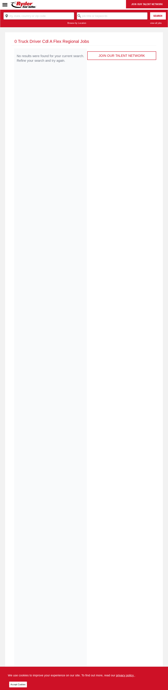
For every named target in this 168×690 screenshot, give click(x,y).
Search (157, 15)
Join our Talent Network (147, 4)
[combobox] (38, 16)
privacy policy (125, 675)
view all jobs (156, 23)
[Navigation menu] (4, 4)
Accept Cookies (18, 684)
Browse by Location (76, 23)
